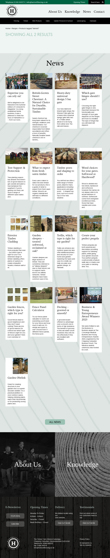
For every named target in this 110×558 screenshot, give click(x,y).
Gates (48, 21)
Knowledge (72, 12)
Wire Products (37, 21)
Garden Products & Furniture (63, 21)
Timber (25, 21)
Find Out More (64, 523)
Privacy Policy (85, 539)
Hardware (93, 21)
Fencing (16, 21)
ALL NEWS (55, 422)
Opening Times (79, 2)
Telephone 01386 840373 (15, 2)
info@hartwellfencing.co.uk (37, 2)
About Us (55, 12)
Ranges (15, 28)
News (87, 12)
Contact (99, 12)
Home (7, 28)
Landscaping (81, 21)
